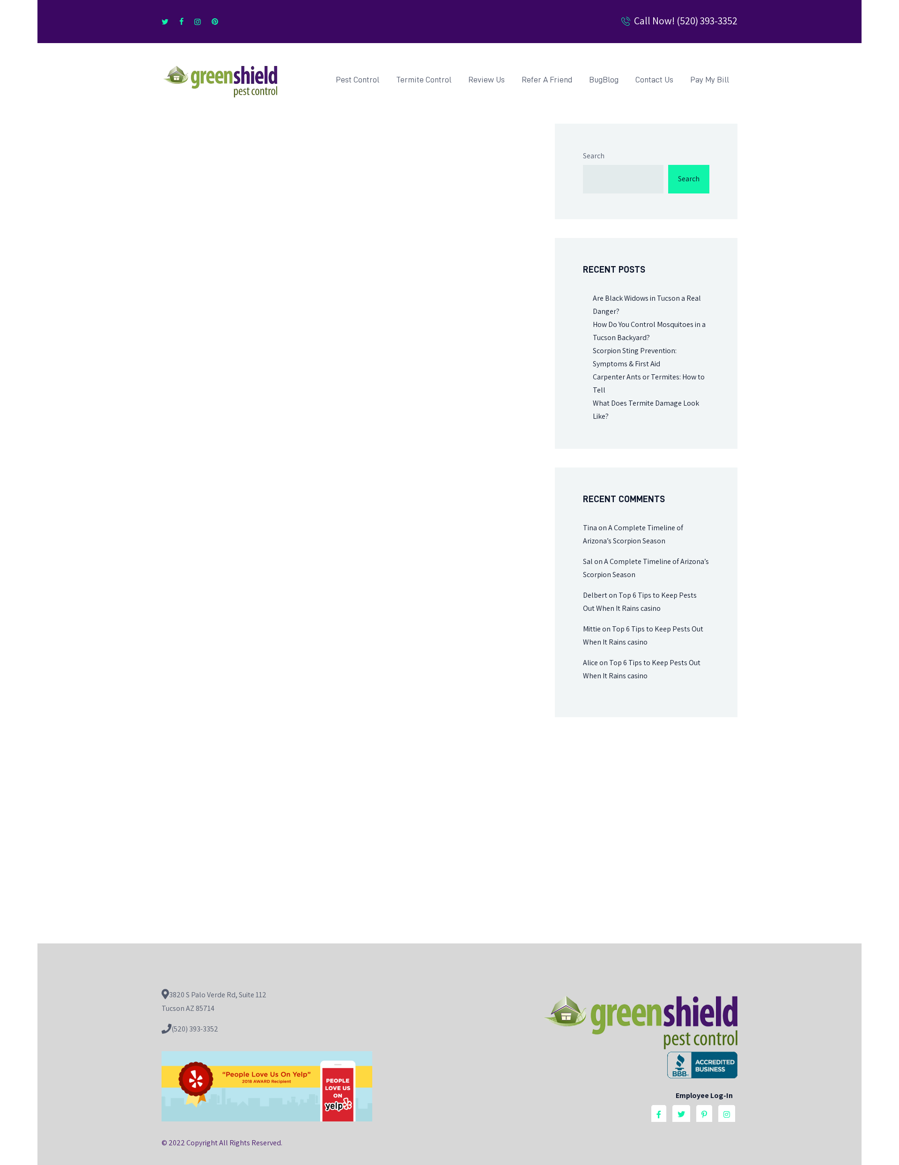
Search (593, 155)
